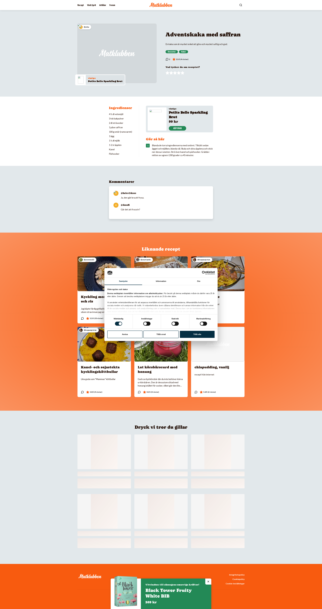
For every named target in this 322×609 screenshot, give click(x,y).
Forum (112, 5)
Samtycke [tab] (123, 281)
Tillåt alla (197, 334)
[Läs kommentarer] (168, 59)
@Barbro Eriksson (128, 193)
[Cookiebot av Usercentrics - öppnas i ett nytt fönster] (204, 273)
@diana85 (125, 205)
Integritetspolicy (237, 574)
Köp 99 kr (177, 128)
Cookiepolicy (238, 579)
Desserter (172, 51)
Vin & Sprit (91, 5)
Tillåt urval (161, 334)
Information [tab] (161, 281)
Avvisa (125, 334)
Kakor (183, 51)
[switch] (146, 324)
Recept (80, 5)
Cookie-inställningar (235, 583)
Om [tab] (198, 281)
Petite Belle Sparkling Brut (105, 81)
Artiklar (102, 5)
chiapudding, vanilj (211, 367)
